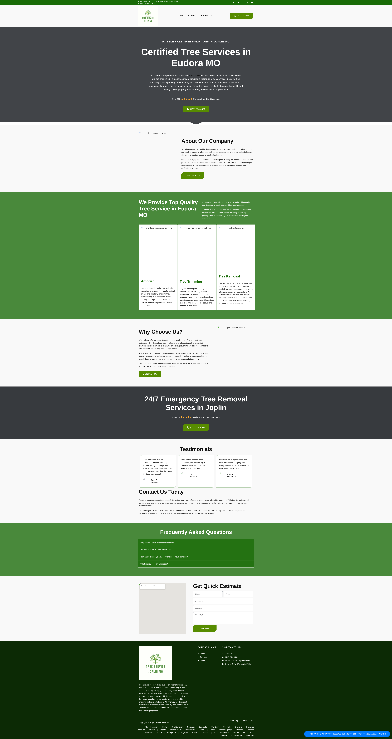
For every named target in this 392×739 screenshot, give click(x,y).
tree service (195, 75)
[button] (196, 542)
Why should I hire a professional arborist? (157, 543)
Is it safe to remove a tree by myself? (155, 550)
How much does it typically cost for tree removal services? (164, 557)
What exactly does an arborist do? (154, 564)
